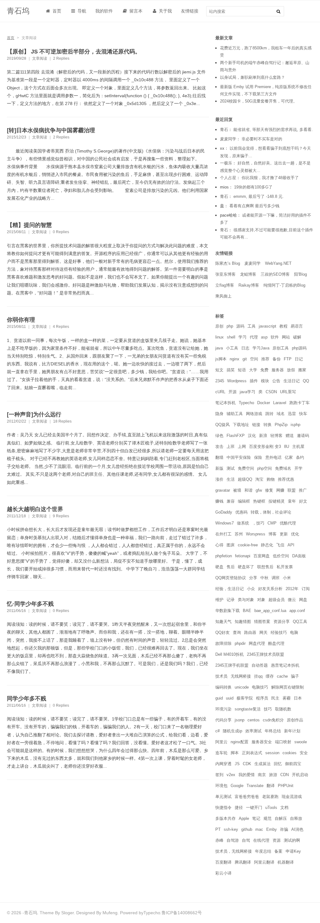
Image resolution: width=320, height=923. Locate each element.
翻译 (271, 785)
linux (219, 337)
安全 (304, 752)
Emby (271, 829)
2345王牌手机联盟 (231, 665)
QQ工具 (300, 621)
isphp (295, 424)
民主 (275, 698)
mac (259, 829)
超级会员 (276, 599)
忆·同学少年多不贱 (30, 604)
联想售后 (265, 566)
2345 (219, 381)
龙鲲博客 (248, 274)
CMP (272, 523)
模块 (265, 381)
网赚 (280, 490)
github (246, 829)
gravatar (222, 490)
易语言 (297, 326)
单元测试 (223, 796)
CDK (247, 763)
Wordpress (237, 381)
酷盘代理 (276, 643)
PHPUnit (285, 785)
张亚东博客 (225, 274)
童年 (292, 501)
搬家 (302, 370)
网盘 (303, 599)
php (230, 326)
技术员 (221, 676)
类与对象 (246, 599)
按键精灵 (276, 501)
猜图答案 (262, 621)
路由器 (250, 632)
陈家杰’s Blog (227, 263)
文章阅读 (39, 58)
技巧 (268, 709)
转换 (267, 424)
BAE (247, 610)
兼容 (231, 501)
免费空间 (246, 468)
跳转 (269, 413)
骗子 (295, 676)
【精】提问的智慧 (29, 225)
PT (218, 829)
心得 (219, 545)
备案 (278, 851)
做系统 (243, 523)
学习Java (260, 348)
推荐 (265, 359)
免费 (264, 370)
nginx (234, 359)
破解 (297, 337)
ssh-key (231, 829)
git (244, 359)
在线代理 (261, 840)
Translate (255, 785)
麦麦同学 (228, 139)
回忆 (278, 763)
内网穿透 (223, 763)
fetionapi (242, 556)
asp (264, 337)
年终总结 (273, 731)
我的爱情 (246, 774)
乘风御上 (223, 296)
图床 (231, 545)
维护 (219, 599)
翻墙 (219, 457)
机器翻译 (286, 862)
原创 (219, 326)
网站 (286, 337)
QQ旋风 (222, 424)
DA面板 (299, 556)
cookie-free (248, 545)
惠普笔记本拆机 (285, 665)
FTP (288, 359)
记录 (231, 599)
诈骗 (284, 829)
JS (237, 763)
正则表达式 (252, 752)
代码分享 (223, 720)
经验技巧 (279, 632)
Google (237, 785)
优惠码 (241, 512)
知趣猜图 (243, 621)
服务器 (278, 370)
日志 (245, 348)
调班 (276, 577)
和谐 (248, 490)
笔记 (256, 818)
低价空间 (281, 556)
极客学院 (245, 698)
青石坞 (18, 11)
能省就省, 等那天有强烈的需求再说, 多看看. (273, 129)
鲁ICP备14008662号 (182, 912)
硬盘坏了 (246, 566)
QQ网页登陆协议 (230, 577)
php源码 (299, 348)
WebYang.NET (278, 263)
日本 (298, 698)
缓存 (270, 676)
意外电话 (273, 457)
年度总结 (263, 851)
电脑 (294, 632)
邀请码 (303, 435)
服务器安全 (262, 742)
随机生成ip (232, 731)
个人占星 (228, 177)
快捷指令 (223, 807)
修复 (269, 490)
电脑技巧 (260, 687)
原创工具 (280, 348)
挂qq (258, 676)
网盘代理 (257, 643)
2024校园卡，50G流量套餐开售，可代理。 (258, 101)
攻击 (219, 446)
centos (254, 720)
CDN (284, 774)
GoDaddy (223, 512)
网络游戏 (254, 413)
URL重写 (288, 391)
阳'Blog (300, 274)
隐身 (219, 413)
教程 (283, 326)
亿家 (289, 457)
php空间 (264, 468)
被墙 (237, 490)
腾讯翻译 (243, 862)
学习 (242, 337)
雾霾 (286, 698)
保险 (258, 457)
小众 (251, 588)
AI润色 (297, 829)
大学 (253, 370)
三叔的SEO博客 (275, 274)
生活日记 (291, 381)
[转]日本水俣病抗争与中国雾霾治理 (51, 130)
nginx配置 (239, 742)
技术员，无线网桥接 (233, 851)
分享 (253, 577)
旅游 (273, 774)
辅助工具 (235, 413)
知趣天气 (223, 621)
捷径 (239, 807)
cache (282, 676)
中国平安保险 (239, 457)
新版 (219, 468)
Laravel (279, 402)
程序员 (262, 698)
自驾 (246, 840)
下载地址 (241, 424)
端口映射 (283, 742)
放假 (291, 370)
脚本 (235, 752)
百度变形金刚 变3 (265, 446)
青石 (224, 129)
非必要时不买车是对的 (262, 139)
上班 (231, 446)
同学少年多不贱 (26, 698)
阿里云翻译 (264, 862)
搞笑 (231, 370)
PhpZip (281, 424)
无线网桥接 (241, 676)
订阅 (306, 588)
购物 (271, 479)
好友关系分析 (270, 588)
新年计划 (292, 731)
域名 (281, 413)
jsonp (239, 720)
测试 (231, 468)
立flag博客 (224, 285)
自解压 (281, 818)
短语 (242, 370)
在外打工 (223, 534)
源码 (240, 326)
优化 (295, 534)
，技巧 (258, 523)
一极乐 (226, 163)
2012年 (292, 588)
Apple (244, 818)
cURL (220, 391)
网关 (263, 632)
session (272, 752)
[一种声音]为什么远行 (34, 414)
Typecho (246, 402)
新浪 (263, 435)
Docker (263, 402)
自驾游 (233, 840)
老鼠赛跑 (270, 796)
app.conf (297, 610)
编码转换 (223, 687)
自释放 (296, 818)
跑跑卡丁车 (299, 402)
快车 (303, 413)
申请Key (293, 851)
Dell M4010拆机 (229, 654)
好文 (303, 501)
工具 (252, 326)
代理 (254, 337)
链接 (256, 424)
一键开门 (254, 807)
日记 (299, 359)
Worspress (255, 534)
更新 (284, 534)
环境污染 (223, 709)
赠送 (290, 435)
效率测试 (253, 731)
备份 (276, 359)
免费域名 (283, 468)
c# (217, 731)
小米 (287, 577)
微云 (292, 599)
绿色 (219, 435)
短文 (219, 370)
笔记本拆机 (225, 402)
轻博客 (276, 435)
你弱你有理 (21, 320)
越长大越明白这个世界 (35, 509)
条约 (300, 457)
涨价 (219, 479)
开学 (298, 468)
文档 (284, 807)
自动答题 (260, 665)
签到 (219, 774)
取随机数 (283, 709)
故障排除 (223, 643)
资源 (276, 840)
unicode (242, 687)
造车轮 (221, 752)
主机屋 (298, 446)
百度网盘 (261, 556)
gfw (259, 490)
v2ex (231, 774)
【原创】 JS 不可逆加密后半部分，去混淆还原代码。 (74, 51)
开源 (232, 391)
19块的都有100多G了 (253, 187)
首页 (56, 10)
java (219, 348)
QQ (306, 381)
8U (286, 446)
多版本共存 (225, 818)
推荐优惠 (286, 479)
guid (219, 698)
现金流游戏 (292, 796)
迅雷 (292, 413)
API (291, 545)
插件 (254, 381)
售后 (231, 566)
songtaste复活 (248, 709)
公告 (276, 381)
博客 (272, 534)
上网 (242, 446)
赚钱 (219, 501)
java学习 (247, 391)
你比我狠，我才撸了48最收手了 (270, 177)
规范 (267, 818)
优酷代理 (288, 523)
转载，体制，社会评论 (271, 512)
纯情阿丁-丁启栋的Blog (284, 285)
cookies (289, 752)
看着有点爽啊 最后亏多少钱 (254, 205)
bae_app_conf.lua (270, 610)
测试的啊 (292, 840)
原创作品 (295, 720)
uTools (271, 807)
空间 (254, 359)
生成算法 (262, 763)
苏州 (239, 534)
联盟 (292, 490)
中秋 (264, 577)
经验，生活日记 (229, 588)
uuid (229, 698)
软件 (275, 337)
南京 (262, 774)
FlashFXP (236, 435)
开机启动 (300, 774)
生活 (231, 479)
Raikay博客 (248, 285)
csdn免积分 (273, 720)
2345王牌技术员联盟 (265, 654)
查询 (237, 632)
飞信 (280, 545)
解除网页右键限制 (287, 687)
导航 (81, 10)
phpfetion (223, 556)
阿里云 (221, 742)
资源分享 (281, 621)
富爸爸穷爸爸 (247, 796)
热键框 (259, 501)
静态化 (267, 545)
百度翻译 (223, 862)
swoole (300, 742)
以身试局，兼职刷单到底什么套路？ (252, 77)
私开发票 (285, 566)
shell (231, 337)
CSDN (271, 391)
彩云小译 (223, 873)
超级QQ (245, 479)
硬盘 (219, 566)
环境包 (221, 785)
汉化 (252, 435)
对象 (261, 599)
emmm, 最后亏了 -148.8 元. (258, 196)
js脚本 (221, 359)
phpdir (240, 643)
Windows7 (224, 523)
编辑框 (244, 501)
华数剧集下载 (227, 610)
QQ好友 (222, 632)
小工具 (232, 348)
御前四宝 (293, 763)
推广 (303, 490)
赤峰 (219, 840)
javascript (267, 326)
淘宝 (259, 479)
